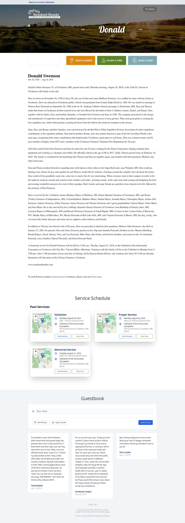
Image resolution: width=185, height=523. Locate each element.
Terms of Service (99, 512)
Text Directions (62, 336)
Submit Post (146, 422)
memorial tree (58, 276)
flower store (96, 276)
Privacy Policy (85, 512)
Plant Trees (80, 336)
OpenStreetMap (95, 516)
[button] (42, 320)
